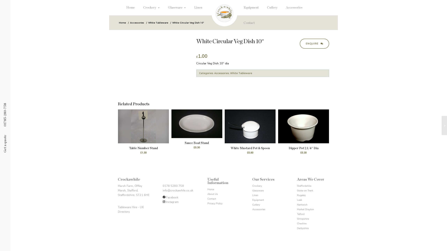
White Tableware (241, 73)
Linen (255, 195)
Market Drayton (305, 209)
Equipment (258, 200)
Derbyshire (303, 228)
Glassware (258, 190)
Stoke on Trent (305, 190)
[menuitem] (130, 7)
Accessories (221, 73)
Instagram (172, 202)
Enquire (312, 43)
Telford (301, 214)
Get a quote (5, 144)
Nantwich (302, 205)
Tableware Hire (127, 207)
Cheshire (301, 223)
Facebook (171, 197)
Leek (299, 200)
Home (210, 189)
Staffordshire (304, 186)
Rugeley (301, 195)
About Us (212, 194)
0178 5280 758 (173, 186)
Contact (211, 199)
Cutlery (256, 205)
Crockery (257, 186)
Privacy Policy (214, 203)
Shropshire (303, 219)
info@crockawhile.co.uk (178, 190)
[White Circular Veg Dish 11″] (444, 125)
